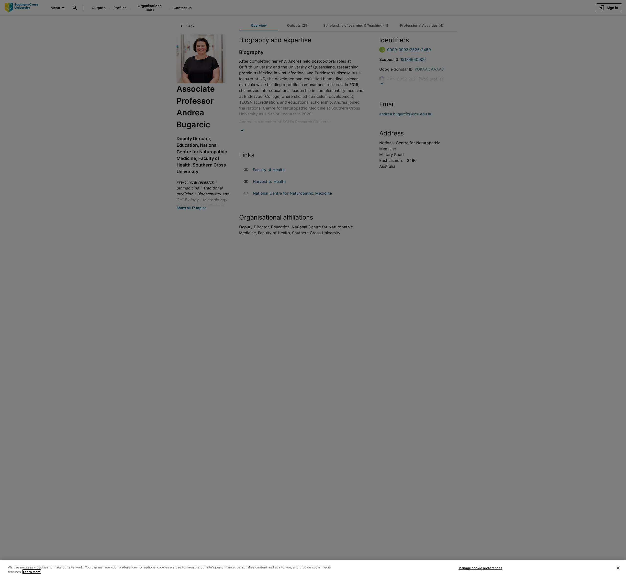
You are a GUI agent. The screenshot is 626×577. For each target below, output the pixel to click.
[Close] (618, 568)
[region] (313, 568)
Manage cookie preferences (480, 568)
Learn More (32, 572)
